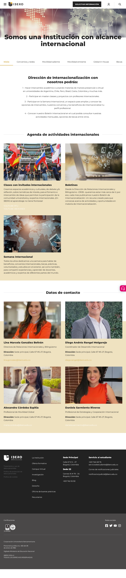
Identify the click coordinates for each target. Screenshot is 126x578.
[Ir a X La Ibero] (110, 527)
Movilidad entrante (76, 62)
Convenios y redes (26, 62)
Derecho (35, 486)
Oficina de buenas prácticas (44, 491)
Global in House (101, 62)
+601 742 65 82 (69, 481)
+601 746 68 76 (95, 462)
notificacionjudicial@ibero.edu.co (103, 474)
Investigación (38, 475)
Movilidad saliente (51, 62)
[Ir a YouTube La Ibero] (115, 527)
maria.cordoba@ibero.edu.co (18, 425)
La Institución (38, 458)
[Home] (15, 4)
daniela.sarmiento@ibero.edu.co (81, 425)
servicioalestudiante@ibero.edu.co (103, 465)
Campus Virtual (38, 469)
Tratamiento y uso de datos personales (11, 467)
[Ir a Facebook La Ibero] (106, 527)
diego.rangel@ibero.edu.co (78, 360)
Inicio (6, 62)
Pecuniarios (37, 497)
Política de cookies (10, 477)
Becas (119, 62)
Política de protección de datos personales (13, 473)
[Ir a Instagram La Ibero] (119, 527)
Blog (34, 480)
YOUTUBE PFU (11, 206)
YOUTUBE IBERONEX (14, 209)
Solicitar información (87, 4)
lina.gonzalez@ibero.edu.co (17, 360)
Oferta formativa (39, 463)
